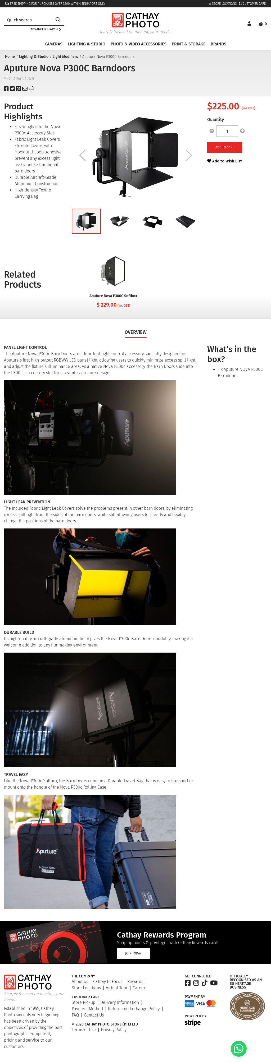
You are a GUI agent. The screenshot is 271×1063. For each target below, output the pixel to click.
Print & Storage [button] (188, 43)
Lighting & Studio (33, 56)
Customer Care (254, 4)
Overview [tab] (136, 332)
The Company (83, 976)
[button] (86, 221)
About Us (80, 981)
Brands (218, 43)
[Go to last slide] (82, 155)
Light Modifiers (65, 56)
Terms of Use (84, 1029)
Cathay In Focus (107, 981)
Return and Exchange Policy (134, 1008)
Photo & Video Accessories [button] (138, 43)
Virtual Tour (117, 987)
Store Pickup (83, 1002)
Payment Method (87, 1008)
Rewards (135, 981)
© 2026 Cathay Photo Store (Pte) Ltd (105, 1024)
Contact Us (94, 1015)
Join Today (133, 953)
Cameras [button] (53, 43)
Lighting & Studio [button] (86, 43)
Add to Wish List (226, 161)
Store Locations (224, 4)
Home (10, 56)
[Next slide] (188, 155)
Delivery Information (119, 1002)
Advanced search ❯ (45, 29)
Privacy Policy (114, 1029)
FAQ (75, 1015)
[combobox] (28, 20)
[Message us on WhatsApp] (239, 1055)
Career (139, 987)
